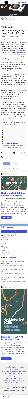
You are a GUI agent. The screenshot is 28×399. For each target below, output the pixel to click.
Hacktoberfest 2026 (9, 347)
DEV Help (20, 373)
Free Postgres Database (9, 380)
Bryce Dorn (8, 18)
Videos (23, 371)
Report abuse (19, 168)
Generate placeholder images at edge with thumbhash (13, 271)
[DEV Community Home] (6, 2)
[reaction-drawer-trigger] (4, 396)
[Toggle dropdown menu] (26, 174)
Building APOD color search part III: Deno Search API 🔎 (13, 263)
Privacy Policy (18, 382)
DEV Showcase (8, 378)
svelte (4, 36)
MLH (24, 380)
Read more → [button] (6, 217)
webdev (4, 39)
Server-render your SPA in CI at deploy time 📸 (13, 279)
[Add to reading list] (16, 396)
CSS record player (7, 92)
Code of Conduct (9, 168)
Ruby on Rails (17, 390)
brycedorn (8, 143)
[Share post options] (25, 396)
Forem (7, 387)
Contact (20, 378)
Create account (21, 2)
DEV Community (6, 366)
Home (3, 371)
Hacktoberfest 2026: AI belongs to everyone (13, 194)
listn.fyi (18, 44)
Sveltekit (23, 74)
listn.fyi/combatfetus (18, 53)
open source (16, 387)
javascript (10, 36)
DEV (8, 388)
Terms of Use (14, 385)
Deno (12, 82)
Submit (7, 164)
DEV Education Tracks (10, 373)
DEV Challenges (11, 371)
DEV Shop (19, 380)
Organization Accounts (18, 376)
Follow (14, 231)
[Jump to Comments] (10, 396)
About (15, 378)
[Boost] (22, 396)
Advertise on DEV (7, 376)
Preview (15, 164)
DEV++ (18, 371)
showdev (18, 36)
